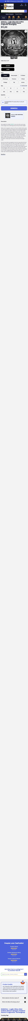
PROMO (2, 1020)
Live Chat (25, 1020)
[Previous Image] (2, 44)
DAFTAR (8, 65)
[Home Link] (9, 6)
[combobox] (12, 11)
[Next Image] (25, 44)
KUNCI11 (14, 108)
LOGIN (7, 69)
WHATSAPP (19, 1020)
